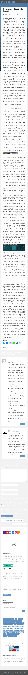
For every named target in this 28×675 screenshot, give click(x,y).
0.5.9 (13, 618)
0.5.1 (7, 618)
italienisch (21, 624)
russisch (15, 630)
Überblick (15, 636)
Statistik (4, 347)
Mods (19, 628)
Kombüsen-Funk (21, 626)
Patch (22, 628)
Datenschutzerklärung (7, 507)
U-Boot (8, 634)
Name (2, 483)
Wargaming (5, 636)
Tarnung (18, 632)
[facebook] (13, 532)
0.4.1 (4, 618)
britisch (16, 620)
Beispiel (12, 620)
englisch (8, 622)
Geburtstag (16, 624)
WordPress (14, 673)
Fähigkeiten (11, 624)
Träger (22, 632)
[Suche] (23, 611)
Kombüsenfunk (6, 628)
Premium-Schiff (6, 630)
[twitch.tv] (4, 532)
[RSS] (18, 532)
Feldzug (16, 622)
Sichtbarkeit (5, 632)
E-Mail (2, 487)
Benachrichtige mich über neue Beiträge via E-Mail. (13, 513)
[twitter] (10, 532)
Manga (15, 628)
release (11, 630)
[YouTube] (7, 532)
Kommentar (4, 467)
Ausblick (8, 620)
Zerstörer (10, 636)
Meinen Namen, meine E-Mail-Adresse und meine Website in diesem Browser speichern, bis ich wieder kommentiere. (14, 499)
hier (9, 662)
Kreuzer (11, 628)
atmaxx (4, 620)
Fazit (12, 622)
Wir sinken (8, 1)
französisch (5, 624)
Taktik (14, 632)
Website (2, 492)
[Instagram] (15, 532)
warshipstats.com (16, 211)
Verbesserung (17, 634)
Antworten (23, 423)
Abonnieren (7, 594)
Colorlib (19, 672)
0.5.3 (10, 618)
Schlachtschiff (20, 630)
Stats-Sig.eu (10, 125)
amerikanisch (20, 618)
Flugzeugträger (21, 622)
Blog (18, 14)
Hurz (13, 14)
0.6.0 (16, 618)
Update (12, 634)
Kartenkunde (14, 626)
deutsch (4, 622)
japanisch (5, 626)
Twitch (4, 634)
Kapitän (9, 626)
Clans (20, 620)
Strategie (10, 632)
